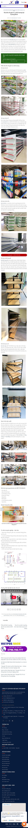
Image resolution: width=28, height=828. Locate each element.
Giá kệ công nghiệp (6, 755)
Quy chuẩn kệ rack (6, 738)
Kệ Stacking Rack (6, 761)
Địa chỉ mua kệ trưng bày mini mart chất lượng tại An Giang (20, 626)
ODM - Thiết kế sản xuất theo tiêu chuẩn (10, 799)
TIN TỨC (10, 615)
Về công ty (4, 727)
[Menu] (2, 2)
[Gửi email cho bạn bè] (15, 609)
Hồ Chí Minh (20, 435)
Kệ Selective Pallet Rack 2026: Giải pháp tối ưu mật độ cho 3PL (14, 662)
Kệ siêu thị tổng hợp (6, 788)
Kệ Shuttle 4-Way (6, 779)
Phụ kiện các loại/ (6, 797)
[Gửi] (25, 6)
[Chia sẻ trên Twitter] (13, 609)
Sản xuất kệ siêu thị (6, 790)
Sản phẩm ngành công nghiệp (8, 792)
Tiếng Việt (23, 2)
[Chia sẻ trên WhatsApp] (8, 609)
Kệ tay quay (4, 767)
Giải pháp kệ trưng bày (17, 614)
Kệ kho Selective (5, 757)
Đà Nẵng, (8, 436)
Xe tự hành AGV (5, 781)
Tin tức (3, 736)
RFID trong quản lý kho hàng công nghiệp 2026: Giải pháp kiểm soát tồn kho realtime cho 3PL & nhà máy (13, 658)
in (9, 720)
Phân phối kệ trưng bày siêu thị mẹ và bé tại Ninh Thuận (7, 626)
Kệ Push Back (5, 769)
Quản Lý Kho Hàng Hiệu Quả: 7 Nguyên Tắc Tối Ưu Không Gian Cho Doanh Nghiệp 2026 (13, 671)
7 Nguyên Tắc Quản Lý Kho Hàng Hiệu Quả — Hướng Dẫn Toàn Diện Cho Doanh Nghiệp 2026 (13, 667)
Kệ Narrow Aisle (5, 765)
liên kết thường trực (20, 615)
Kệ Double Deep (5, 759)
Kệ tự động (4, 775)
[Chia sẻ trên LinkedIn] (20, 609)
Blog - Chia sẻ (5, 729)
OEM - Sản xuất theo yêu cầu (8, 801)
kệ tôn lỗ (5, 122)
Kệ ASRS (4, 777)
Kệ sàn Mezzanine (6, 763)
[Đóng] (25, 813)
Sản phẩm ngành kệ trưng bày (8, 795)
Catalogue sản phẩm (6, 742)
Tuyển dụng (4, 740)
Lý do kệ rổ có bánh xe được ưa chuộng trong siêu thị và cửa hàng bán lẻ (14, 524)
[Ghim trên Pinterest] (17, 609)
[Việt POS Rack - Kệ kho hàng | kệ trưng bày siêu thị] (14, 2)
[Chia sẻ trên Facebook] (10, 609)
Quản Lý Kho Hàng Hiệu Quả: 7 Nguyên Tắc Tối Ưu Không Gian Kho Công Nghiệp (13, 675)
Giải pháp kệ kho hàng (7, 732)
